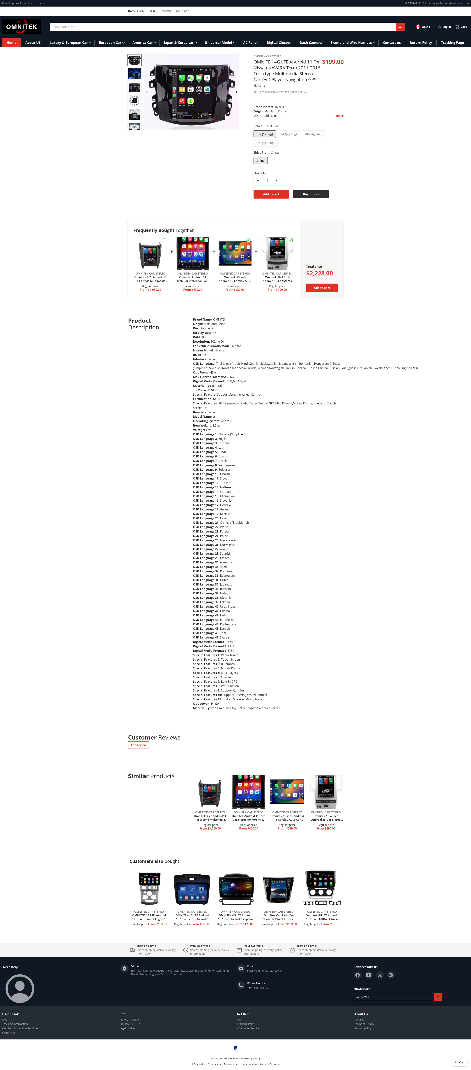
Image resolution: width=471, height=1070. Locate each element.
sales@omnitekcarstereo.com (451, 3)
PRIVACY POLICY (129, 1019)
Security (359, 1019)
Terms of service (232, 1064)
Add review (138, 745)
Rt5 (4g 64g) (313, 134)
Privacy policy (214, 1064)
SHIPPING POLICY (130, 1024)
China (261, 161)
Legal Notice (127, 1028)
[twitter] (380, 975)
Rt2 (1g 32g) (265, 134)
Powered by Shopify (250, 1058)
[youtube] (369, 975)
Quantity (260, 173)
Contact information (270, 1064)
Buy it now (311, 194)
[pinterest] (391, 975)
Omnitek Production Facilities (20, 1028)
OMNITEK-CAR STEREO (229, 1058)
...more (339, 116)
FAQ (4, 1019)
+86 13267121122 (415, 3)
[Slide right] (134, 127)
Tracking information (15, 1024)
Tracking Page (245, 1024)
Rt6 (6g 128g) (266, 143)
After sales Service (248, 1028)
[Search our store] (400, 27)
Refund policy (362, 1028)
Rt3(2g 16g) (289, 134)
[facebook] (358, 975)
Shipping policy (249, 1064)
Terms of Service (364, 1024)
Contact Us (8, 1032)
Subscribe (438, 997)
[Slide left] (147, 92)
